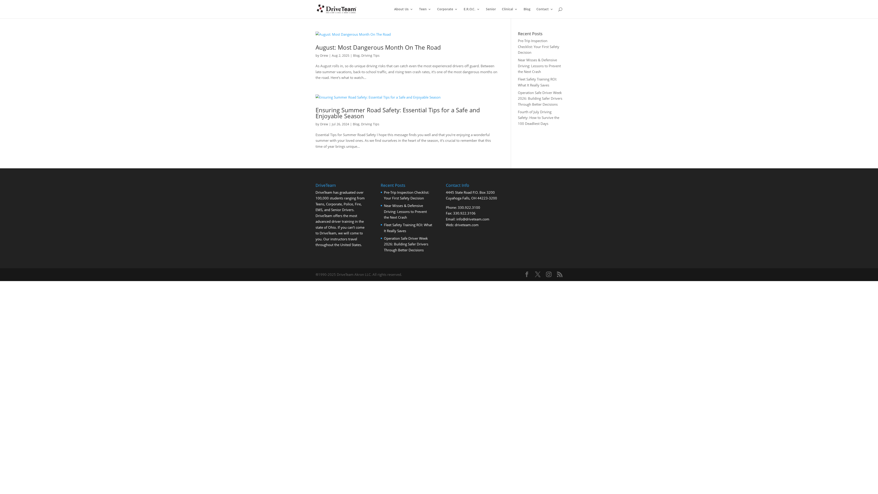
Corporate (445, 9)
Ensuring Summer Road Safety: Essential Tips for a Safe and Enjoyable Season (398, 113)
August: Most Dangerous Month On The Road (378, 47)
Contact (542, 9)
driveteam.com (467, 225)
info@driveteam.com (472, 219)
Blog (527, 9)
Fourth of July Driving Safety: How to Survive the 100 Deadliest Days (538, 118)
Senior (491, 9)
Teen (423, 9)
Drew (324, 55)
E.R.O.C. (469, 9)
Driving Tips (370, 55)
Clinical (507, 9)
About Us (401, 9)
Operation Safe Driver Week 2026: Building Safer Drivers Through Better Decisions (540, 98)
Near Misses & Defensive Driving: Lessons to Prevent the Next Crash (539, 66)
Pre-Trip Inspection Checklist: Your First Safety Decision (538, 46)
